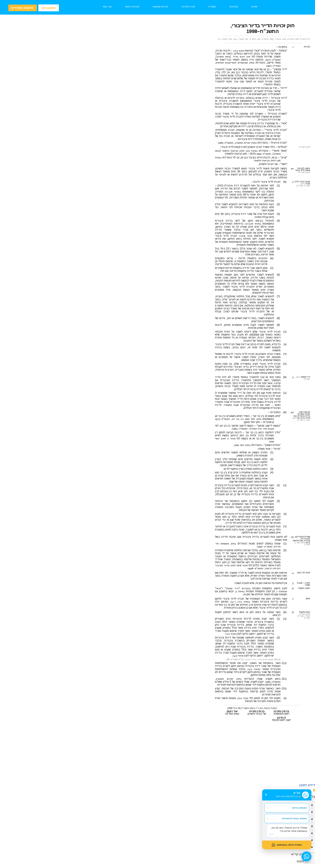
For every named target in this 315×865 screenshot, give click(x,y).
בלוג (154, 764)
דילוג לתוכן (307, 785)
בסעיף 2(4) (254, 669)
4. (292, 573)
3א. (292, 412)
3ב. (292, 537)
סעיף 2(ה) (242, 698)
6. (292, 588)
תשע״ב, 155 (250, 39)
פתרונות (234, 6)
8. (292, 612)
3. (293, 377)
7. (293, 599)
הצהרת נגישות (84, 764)
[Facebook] (165, 775)
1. (293, 47)
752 (230, 39)
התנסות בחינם (287, 808)
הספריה (212, 6)
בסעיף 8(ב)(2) (253, 224)
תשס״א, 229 (288, 39)
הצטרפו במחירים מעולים (287, 819)
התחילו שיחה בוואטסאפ (289, 844)
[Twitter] (149, 775)
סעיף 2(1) (231, 634)
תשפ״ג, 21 (222, 39)
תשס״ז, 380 (275, 39)
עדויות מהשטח (160, 6)
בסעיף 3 (240, 591)
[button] (314, 790)
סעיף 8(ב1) (245, 236)
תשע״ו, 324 (238, 39)
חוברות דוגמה (132, 6)
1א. (292, 168)
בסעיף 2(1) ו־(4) (240, 602)
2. (293, 182)
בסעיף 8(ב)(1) (233, 192)
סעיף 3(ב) (238, 51)
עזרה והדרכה (188, 6)
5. (293, 583)
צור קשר (107, 6)
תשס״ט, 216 (262, 39)
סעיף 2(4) (238, 656)
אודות (254, 6)
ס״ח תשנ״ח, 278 (302, 39)
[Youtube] (157, 775)
